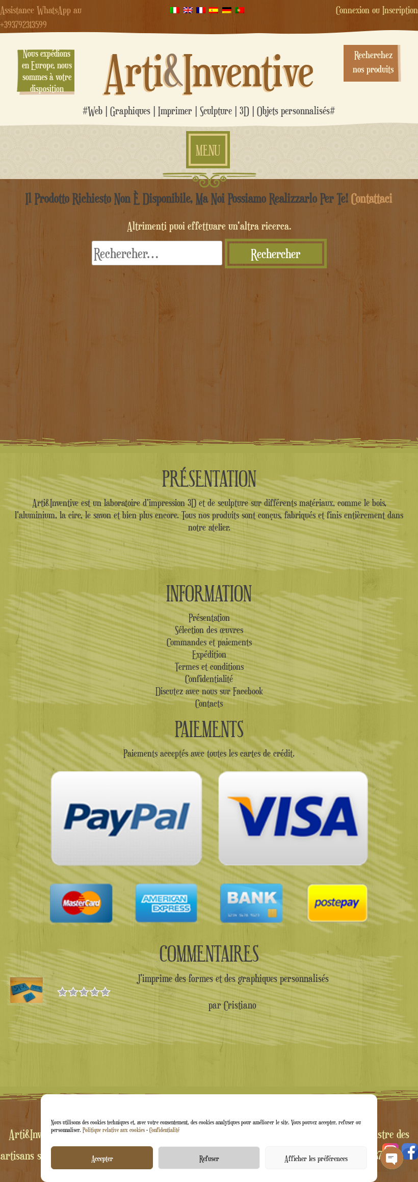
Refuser (209, 1158)
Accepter (102, 1158)
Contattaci (372, 198)
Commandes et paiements (209, 641)
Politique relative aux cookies (114, 1130)
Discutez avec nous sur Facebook (209, 690)
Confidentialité (164, 1130)
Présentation (209, 617)
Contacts (209, 703)
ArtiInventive (208, 70)
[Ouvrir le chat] (392, 1158)
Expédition (209, 654)
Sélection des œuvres (209, 629)
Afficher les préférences (316, 1158)
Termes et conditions (209, 666)
